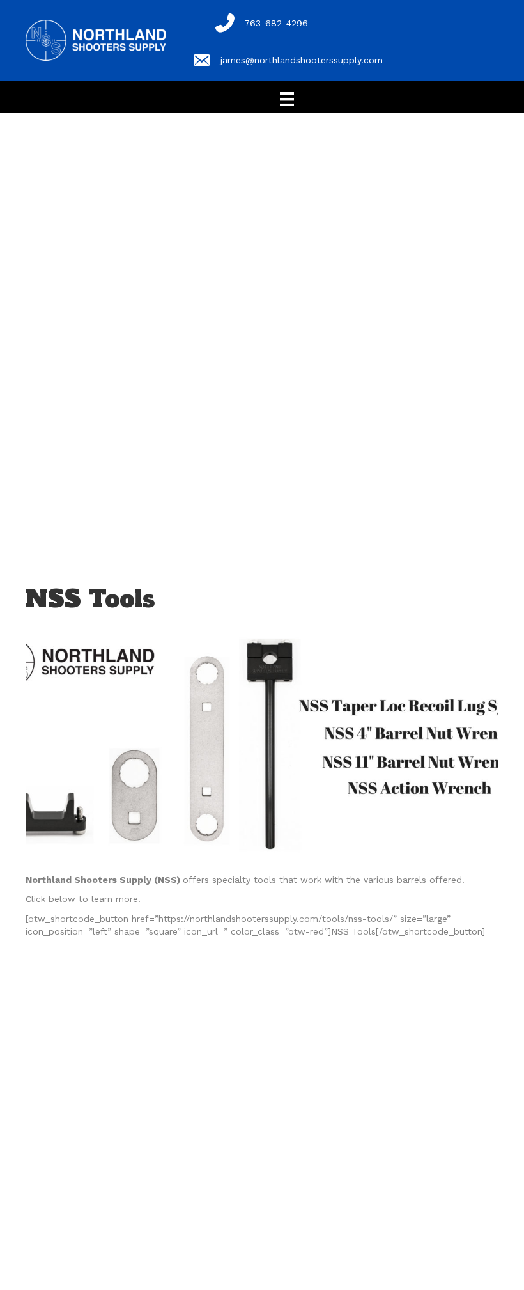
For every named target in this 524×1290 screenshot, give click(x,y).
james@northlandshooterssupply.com (301, 60)
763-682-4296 (276, 23)
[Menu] (287, 99)
